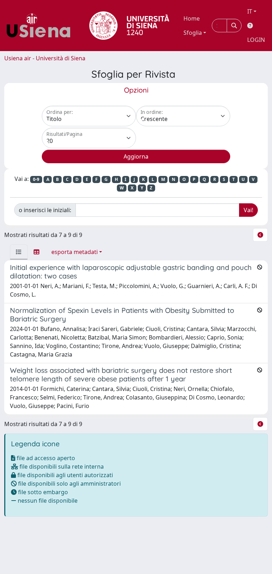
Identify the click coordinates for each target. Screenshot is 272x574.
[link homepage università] (129, 25)
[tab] (19, 251)
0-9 (36, 179)
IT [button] (249, 11)
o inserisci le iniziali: (45, 210)
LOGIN (256, 40)
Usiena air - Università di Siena (44, 58)
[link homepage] (41, 25)
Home (191, 18)
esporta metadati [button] (74, 252)
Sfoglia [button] (192, 33)
